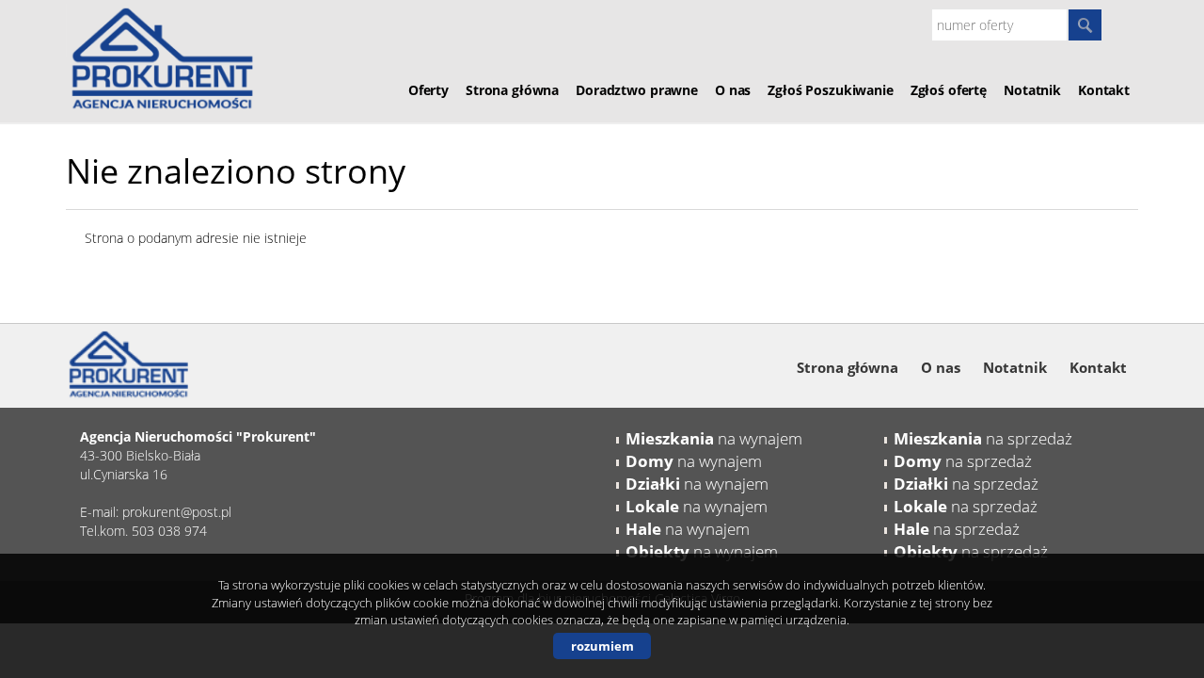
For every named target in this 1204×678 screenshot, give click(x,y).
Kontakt (1104, 90)
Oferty (428, 90)
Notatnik (1032, 90)
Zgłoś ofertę (949, 90)
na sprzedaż (983, 438)
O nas (733, 90)
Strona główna (512, 90)
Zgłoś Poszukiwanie (830, 90)
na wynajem (714, 438)
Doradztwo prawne (637, 90)
